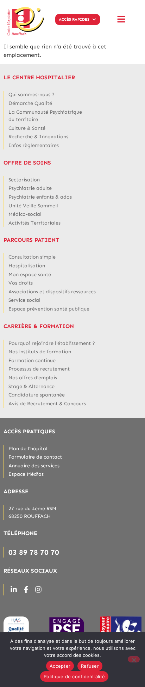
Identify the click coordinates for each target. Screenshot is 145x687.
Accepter (60, 666)
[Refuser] (134, 659)
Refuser (90, 666)
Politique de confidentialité (74, 676)
